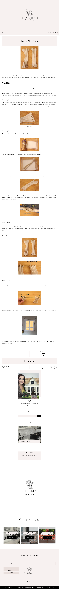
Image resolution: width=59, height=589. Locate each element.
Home (11, 568)
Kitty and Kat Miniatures (14, 587)
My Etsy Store (29, 452)
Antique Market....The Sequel (48, 368)
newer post (6, 366)
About (11, 572)
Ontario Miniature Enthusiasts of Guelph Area (29, 458)
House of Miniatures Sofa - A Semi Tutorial (47, 533)
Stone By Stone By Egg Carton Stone (29, 533)
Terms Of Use (11, 570)
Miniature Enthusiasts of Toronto (29, 455)
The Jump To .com (7, 368)
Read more (11, 537)
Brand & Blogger (39, 587)
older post (53, 366)
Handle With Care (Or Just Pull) (29, 441)
